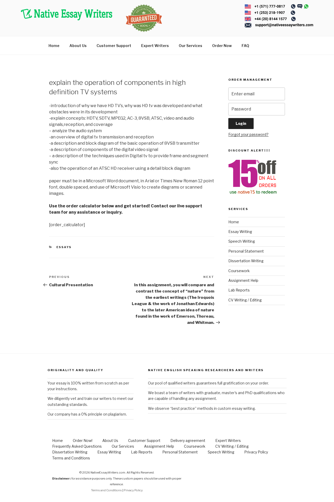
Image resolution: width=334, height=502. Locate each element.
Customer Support (114, 45)
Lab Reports (239, 290)
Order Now (222, 45)
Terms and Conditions (71, 458)
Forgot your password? (248, 134)
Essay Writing (240, 231)
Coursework (239, 270)
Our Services (190, 45)
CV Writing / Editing (245, 300)
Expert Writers (155, 45)
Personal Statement (246, 251)
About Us (78, 45)
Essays (64, 247)
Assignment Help (243, 280)
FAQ (245, 45)
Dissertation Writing (246, 261)
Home (54, 45)
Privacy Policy (256, 452)
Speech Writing (241, 241)
